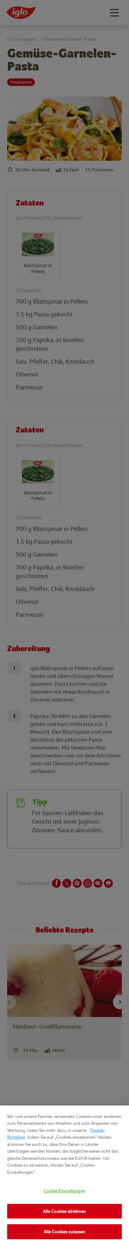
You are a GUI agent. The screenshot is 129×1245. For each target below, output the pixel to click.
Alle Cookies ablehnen (64, 1211)
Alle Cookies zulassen (65, 1231)
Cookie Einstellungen (64, 1190)
